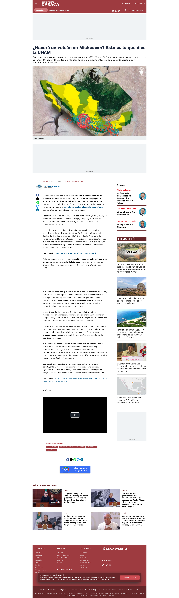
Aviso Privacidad (104, 590)
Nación (45, 181)
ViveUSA (83, 557)
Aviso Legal (93, 590)
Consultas (83, 567)
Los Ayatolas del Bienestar (125, 225)
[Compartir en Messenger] (37, 206)
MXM (67, 10)
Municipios (38, 560)
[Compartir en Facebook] (37, 195)
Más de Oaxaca (40, 570)
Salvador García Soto (126, 209)
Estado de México (63, 555)
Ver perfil (48, 188)
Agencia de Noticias (56, 10)
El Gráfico (83, 552)
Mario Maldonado (125, 190)
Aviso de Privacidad (102, 579)
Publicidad (84, 590)
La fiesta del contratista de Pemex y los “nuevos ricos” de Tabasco (126, 198)
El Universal (52, 446)
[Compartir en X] (37, 198)
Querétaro (61, 560)
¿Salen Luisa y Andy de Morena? (127, 213)
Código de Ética (64, 590)
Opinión (121, 185)
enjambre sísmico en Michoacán (72, 446)
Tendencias (39, 567)
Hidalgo (60, 552)
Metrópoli (38, 555)
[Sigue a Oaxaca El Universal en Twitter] (116, 11)
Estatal (37, 552)
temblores (51, 450)
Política (37, 562)
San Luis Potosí (62, 557)
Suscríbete (41, 10)
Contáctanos (52, 590)
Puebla (59, 562)
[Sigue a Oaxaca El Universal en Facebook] (113, 11)
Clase (82, 555)
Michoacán (91, 446)
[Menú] (36, 3)
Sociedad (38, 557)
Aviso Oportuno (85, 562)
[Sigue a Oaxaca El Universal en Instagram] (120, 11)
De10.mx (83, 565)
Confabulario (84, 560)
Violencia (75, 590)
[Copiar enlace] (37, 209)
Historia (114, 590)
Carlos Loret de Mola (126, 221)
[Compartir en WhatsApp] (37, 202)
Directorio (43, 590)
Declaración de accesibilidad (129, 590)
